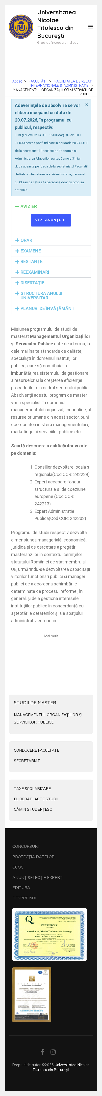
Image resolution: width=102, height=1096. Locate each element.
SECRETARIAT (27, 760)
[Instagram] (53, 1053)
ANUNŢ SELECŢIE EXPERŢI (37, 877)
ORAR (26, 240)
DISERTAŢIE (32, 282)
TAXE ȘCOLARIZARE (32, 788)
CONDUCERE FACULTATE (36, 750)
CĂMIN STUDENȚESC (33, 809)
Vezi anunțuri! (51, 220)
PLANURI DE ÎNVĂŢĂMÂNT (48, 308)
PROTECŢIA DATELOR (33, 856)
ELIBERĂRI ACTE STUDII (36, 799)
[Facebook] (42, 1053)
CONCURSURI (25, 846)
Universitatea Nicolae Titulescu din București (56, 23)
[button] (51, 206)
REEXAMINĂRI (35, 272)
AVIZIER (29, 206)
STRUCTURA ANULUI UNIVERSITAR (41, 295)
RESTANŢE (32, 261)
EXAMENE (31, 250)
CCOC (18, 867)
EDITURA (21, 887)
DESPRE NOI (24, 897)
